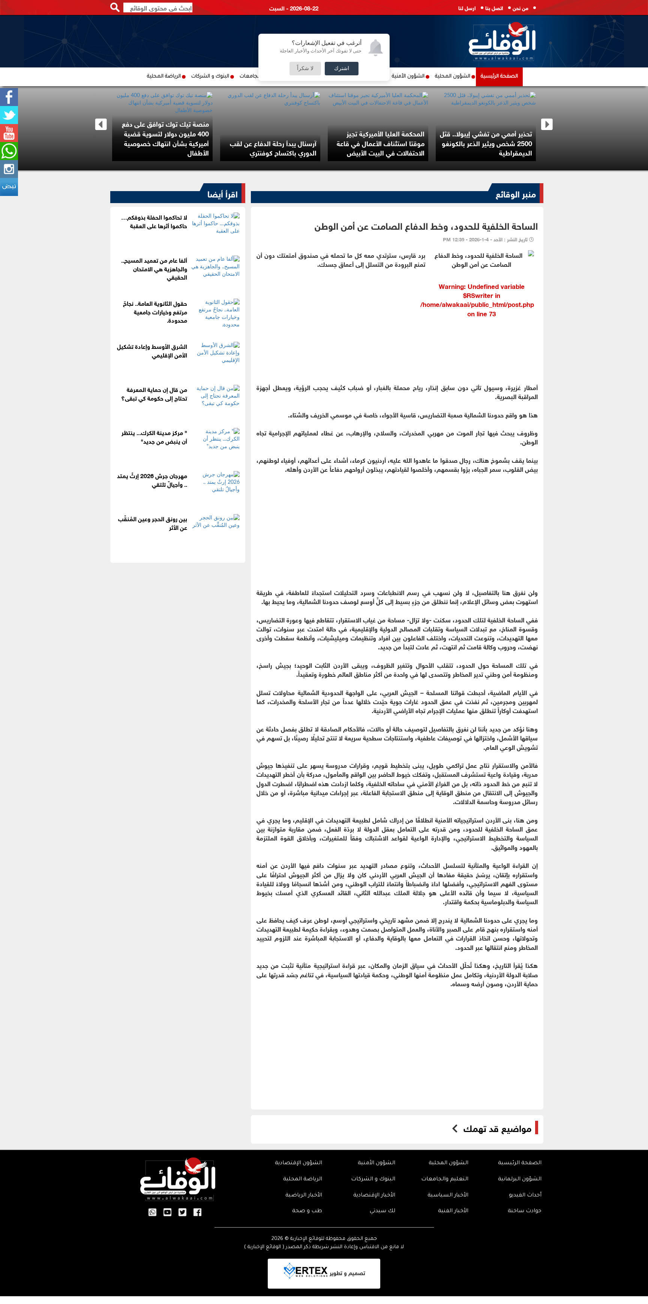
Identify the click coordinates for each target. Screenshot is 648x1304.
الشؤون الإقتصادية (298, 1163)
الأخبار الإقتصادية (374, 1196)
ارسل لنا (467, 7)
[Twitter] (9, 115)
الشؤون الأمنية (408, 76)
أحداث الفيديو (525, 1196)
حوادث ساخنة (525, 1211)
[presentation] (101, 124)
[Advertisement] (397, 374)
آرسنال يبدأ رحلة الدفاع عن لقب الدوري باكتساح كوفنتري (273, 148)
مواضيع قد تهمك (497, 1127)
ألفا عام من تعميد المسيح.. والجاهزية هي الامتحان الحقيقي (154, 268)
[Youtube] (9, 133)
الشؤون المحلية (452, 76)
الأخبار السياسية (448, 1196)
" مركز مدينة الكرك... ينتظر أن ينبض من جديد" (154, 436)
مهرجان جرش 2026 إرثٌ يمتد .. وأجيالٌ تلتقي (152, 479)
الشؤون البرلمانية (520, 1180)
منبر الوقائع (516, 193)
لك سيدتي (382, 1211)
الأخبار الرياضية (303, 1196)
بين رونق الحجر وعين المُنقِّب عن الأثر (152, 522)
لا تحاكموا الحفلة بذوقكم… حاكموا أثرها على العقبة (154, 220)
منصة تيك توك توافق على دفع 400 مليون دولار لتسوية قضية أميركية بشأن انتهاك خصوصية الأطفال (165, 137)
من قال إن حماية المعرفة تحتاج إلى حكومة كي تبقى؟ (154, 393)
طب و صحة (307, 1211)
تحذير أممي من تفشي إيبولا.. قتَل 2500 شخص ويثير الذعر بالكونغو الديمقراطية (486, 142)
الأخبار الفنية (453, 1211)
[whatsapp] (9, 151)
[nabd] (9, 187)
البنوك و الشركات (210, 76)
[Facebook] (9, 97)
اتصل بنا (494, 7)
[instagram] (9, 169)
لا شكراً (305, 68)
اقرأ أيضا (222, 193)
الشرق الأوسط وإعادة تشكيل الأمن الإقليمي (152, 350)
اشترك (341, 68)
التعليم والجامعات (444, 1180)
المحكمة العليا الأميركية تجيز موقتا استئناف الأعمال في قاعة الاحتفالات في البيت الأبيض (380, 142)
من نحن (520, 7)
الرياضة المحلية (164, 76)
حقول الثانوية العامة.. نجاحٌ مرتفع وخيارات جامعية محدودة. (155, 311)
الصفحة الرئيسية (499, 76)
